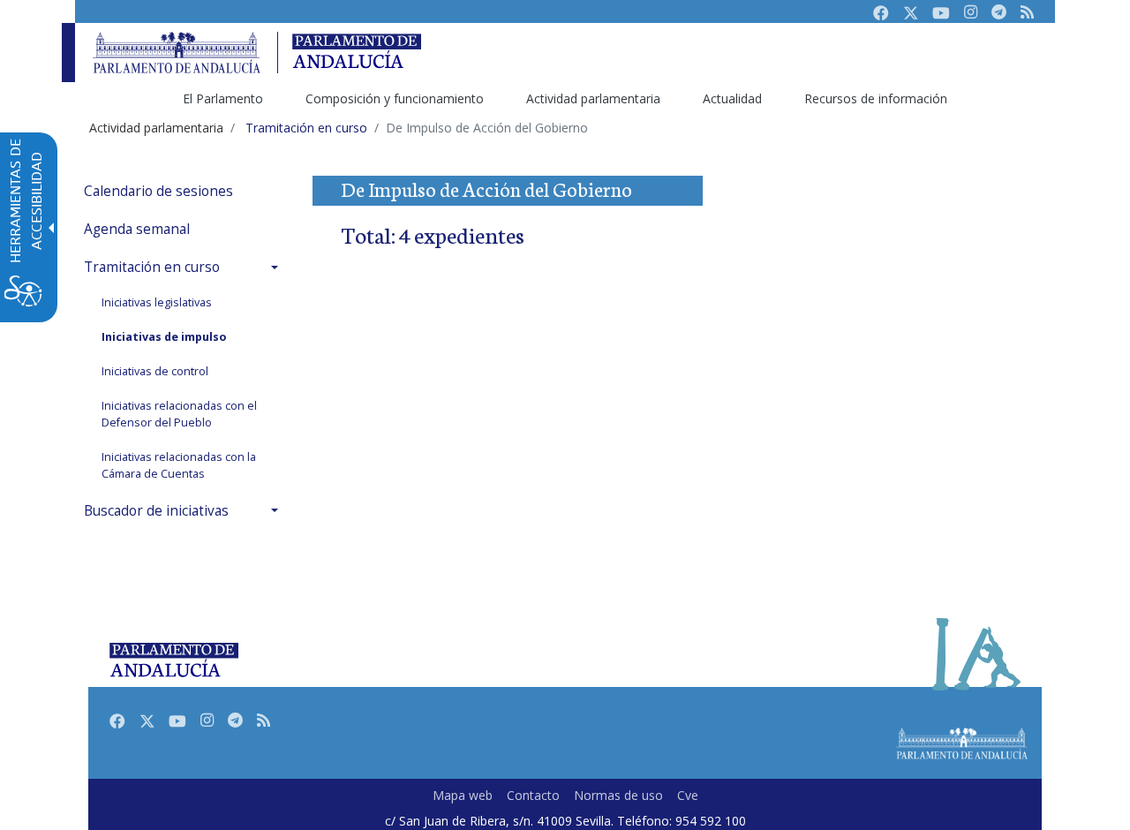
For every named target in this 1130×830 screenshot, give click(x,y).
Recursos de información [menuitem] (875, 98)
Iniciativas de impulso (164, 336)
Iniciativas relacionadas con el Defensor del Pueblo (179, 414)
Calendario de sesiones (158, 191)
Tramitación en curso (152, 267)
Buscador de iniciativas (156, 511)
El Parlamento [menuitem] (223, 98)
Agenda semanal (137, 229)
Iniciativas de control (155, 371)
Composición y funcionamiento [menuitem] (394, 98)
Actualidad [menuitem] (732, 98)
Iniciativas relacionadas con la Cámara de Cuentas (179, 465)
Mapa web (463, 795)
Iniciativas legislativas (157, 302)
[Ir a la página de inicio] (176, 52)
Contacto (533, 795)
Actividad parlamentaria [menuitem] (593, 98)
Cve (687, 795)
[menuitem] (185, 191)
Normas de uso (618, 795)
